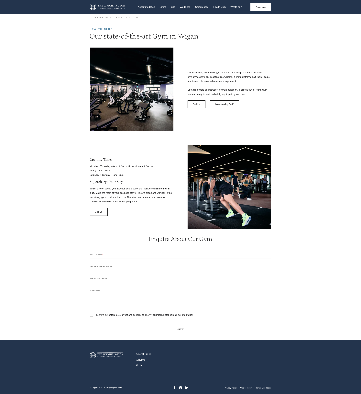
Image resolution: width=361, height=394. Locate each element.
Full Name (96, 255)
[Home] (107, 7)
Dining (163, 7)
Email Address (99, 278)
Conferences (202, 7)
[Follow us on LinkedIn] (187, 387)
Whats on (235, 7)
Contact (139, 365)
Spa (173, 7)
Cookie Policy (246, 388)
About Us (140, 360)
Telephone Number (101, 266)
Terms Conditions (263, 388)
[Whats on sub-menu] (242, 7)
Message (95, 290)
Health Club (219, 7)
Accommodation (146, 7)
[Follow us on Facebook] (174, 387)
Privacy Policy (230, 388)
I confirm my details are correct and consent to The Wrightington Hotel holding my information (144, 315)
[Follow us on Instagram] (180, 387)
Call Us (196, 104)
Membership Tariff (224, 104)
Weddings (185, 7)
